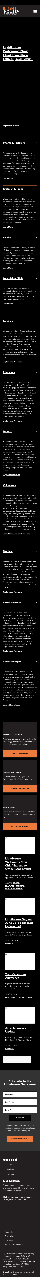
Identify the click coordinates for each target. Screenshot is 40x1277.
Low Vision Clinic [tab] (13, 278)
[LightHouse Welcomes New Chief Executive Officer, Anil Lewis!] (20, 845)
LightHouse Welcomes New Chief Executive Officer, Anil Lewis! (18, 53)
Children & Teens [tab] (13, 189)
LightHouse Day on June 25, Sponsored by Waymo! (19, 922)
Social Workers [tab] (12, 602)
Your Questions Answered (15, 976)
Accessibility (10, 1232)
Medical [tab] (8, 551)
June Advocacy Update (15, 1030)
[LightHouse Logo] (16, 11)
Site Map (9, 1240)
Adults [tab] (7, 237)
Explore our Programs (12, 362)
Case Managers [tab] (12, 661)
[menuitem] (32, 11)
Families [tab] (8, 321)
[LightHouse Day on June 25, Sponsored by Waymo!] (20, 906)
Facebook (10, 1169)
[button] (34, 11)
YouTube (10, 1164)
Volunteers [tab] (9, 485)
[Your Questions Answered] (20, 961)
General (20, 886)
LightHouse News (14, 888)
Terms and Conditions (14, 1244)
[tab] (12, 2)
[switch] (28, 2)
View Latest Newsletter (19, 1138)
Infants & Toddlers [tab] (14, 143)
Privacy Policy (10, 1236)
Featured (10, 886)
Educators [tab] (9, 372)
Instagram (10, 1174)
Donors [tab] (7, 431)
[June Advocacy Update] (20, 1015)
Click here (7, 1197)
